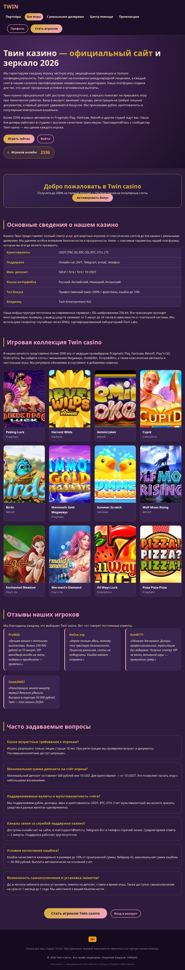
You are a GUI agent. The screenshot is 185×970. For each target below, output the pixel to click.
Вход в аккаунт (125, 914)
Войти (45, 139)
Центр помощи (101, 17)
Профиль (18, 29)
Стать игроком (46, 29)
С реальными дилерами (65, 17)
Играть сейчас (19, 139)
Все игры (34, 17)
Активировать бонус (92, 198)
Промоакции (129, 17)
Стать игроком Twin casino (75, 913)
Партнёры (13, 17)
